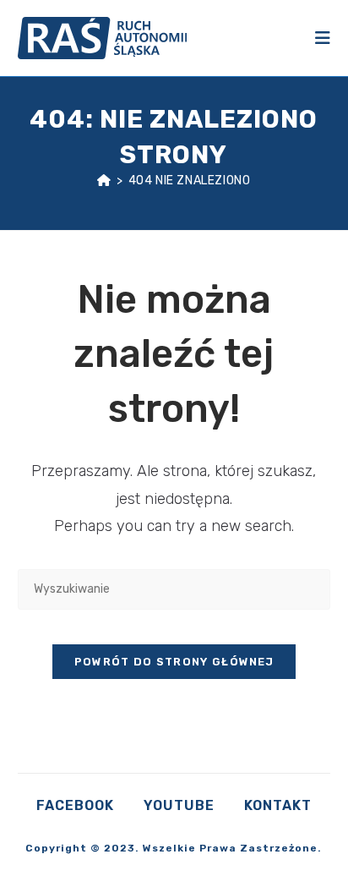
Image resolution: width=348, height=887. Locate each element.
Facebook (75, 805)
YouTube (179, 805)
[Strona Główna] (104, 180)
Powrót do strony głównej (174, 661)
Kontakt (278, 805)
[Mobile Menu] (322, 38)
